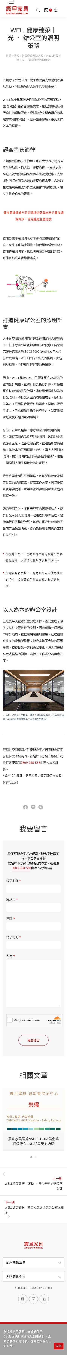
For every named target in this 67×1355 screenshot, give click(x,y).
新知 (16, 55)
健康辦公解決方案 (32, 55)
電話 (10, 918)
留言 (10, 956)
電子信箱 (13, 937)
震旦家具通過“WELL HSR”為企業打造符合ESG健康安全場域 (33, 1141)
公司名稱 (13, 881)
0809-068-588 (30, 763)
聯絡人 (12, 900)
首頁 (9, 55)
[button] (31, 1157)
